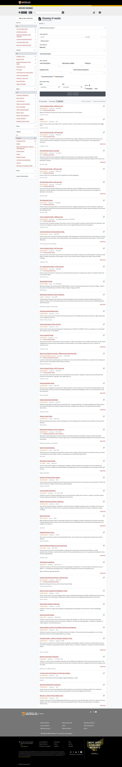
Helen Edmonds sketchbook (49, 400)
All (17, 26)
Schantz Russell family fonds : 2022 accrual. (54, 577)
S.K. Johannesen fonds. (26, 42)
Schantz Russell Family (26, 76)
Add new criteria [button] (44, 40)
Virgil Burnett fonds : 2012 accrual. (51, 182)
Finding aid (88, 63)
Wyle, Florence (26, 98)
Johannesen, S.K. (26, 67)
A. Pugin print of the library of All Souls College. (55, 673)
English (26, 144)
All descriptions (59, 76)
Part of (18, 22)
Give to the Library (89, 725)
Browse (24, 12)
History (26, 154)
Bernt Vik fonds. (45, 516)
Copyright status (44, 70)
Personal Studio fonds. (47, 383)
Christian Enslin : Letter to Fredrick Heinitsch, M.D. (56, 638)
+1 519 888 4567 (24, 746)
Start (41, 84)
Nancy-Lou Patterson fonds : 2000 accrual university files (58, 353)
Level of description (22, 176)
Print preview (43, 101)
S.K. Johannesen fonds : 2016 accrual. (52, 266)
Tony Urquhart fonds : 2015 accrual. (51, 248)
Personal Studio (26, 81)
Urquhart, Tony (26, 57)
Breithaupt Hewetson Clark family (26, 63)
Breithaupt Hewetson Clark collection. (26, 35)
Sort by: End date (86, 101)
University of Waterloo (26, 96)
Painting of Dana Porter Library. (50, 477)
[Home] (19, 12)
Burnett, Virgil (26, 60)
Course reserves (44, 725)
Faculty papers (26, 152)
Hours (63, 725)
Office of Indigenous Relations (24, 756)
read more (103, 144)
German (26, 163)
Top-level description (45, 54)
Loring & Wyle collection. (48, 490)
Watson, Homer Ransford (26, 104)
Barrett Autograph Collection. (49, 656)
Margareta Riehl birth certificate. (50, 684)
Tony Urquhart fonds (26, 29)
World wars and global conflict (26, 166)
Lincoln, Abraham (26, 119)
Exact (96, 88)
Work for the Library (89, 722)
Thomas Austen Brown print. (49, 311)
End (63, 84)
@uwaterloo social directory (75, 754)
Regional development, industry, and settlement (26, 147)
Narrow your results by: (26, 18)
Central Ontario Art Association (26, 73)
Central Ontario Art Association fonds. (52, 232)
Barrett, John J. (26, 113)
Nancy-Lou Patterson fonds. (26, 45)
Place (18, 126)
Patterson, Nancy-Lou (26, 79)
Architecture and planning (26, 160)
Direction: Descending (99, 101)
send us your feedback (66, 733)
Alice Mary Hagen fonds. (48, 461)
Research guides (44, 722)
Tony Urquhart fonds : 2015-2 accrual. (52, 368)
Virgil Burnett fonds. (26, 32)
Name (18, 89)
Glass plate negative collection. (50, 604)
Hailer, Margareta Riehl (26, 110)
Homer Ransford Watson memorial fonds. (53, 545)
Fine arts (26, 138)
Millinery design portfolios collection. (52, 501)
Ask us (85, 728)
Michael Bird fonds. (46, 281)
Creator (18, 50)
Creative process (26, 141)
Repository (42, 47)
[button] (94, 12)
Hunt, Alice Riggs (26, 107)
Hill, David (26, 70)
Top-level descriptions (47, 76)
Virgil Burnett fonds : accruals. (49, 150)
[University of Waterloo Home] (25, 2)
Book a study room (67, 722)
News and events (66, 728)
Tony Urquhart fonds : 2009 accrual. (51, 217)
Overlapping (89, 88)
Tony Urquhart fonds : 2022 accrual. (51, 106)
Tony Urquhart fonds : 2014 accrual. (51, 132)
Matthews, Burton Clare (26, 122)
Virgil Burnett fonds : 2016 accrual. (51, 169)
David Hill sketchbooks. (47, 448)
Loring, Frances (26, 101)
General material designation (81, 70)
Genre (18, 170)
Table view (60, 101)
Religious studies (26, 157)
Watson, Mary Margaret (26, 116)
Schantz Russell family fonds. (26, 40)
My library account (45, 728)
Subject (18, 132)
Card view (52, 101)
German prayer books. (47, 615)
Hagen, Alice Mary (26, 84)
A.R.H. (42, 119)
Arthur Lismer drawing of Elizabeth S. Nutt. (53, 591)
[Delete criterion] (105, 37)
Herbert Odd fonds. (46, 416)
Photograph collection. (47, 562)
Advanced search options (47, 28)
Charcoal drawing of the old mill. (50, 324)
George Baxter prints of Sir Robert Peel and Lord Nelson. (58, 627)
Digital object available (68, 63)
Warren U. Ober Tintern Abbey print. (51, 695)
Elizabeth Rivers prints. (47, 532)
